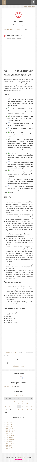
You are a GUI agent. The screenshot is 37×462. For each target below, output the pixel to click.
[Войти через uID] (12, 377)
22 (6, 409)
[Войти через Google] (21, 377)
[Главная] (18, 17)
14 (31, 404)
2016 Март (9, 441)
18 (22, 29)
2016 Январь (9, 437)
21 (31, 407)
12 (23, 404)
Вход (33, 6)
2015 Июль (9, 426)
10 (14, 404)
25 (18, 409)
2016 (11, 29)
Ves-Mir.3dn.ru (22, 457)
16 (10, 407)
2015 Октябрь (10, 432)
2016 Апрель (9, 443)
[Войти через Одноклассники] (25, 377)
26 (23, 409)
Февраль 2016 (18, 395)
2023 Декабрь (10, 449)
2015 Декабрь (10, 435)
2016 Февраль (10, 439)
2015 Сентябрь (10, 430)
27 (27, 409)
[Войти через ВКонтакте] (15, 377)
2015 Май (9, 422)
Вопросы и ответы (11, 352)
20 (27, 407)
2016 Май (9, 445)
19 (23, 407)
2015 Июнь (9, 424)
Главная (6, 29)
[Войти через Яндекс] (18, 377)
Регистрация (27, 6)
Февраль (17, 29)
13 (27, 404)
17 (14, 407)
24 (14, 409)
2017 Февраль (10, 447)
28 (31, 409)
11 (18, 404)
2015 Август (9, 428)
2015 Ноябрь (10, 434)
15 (6, 407)
